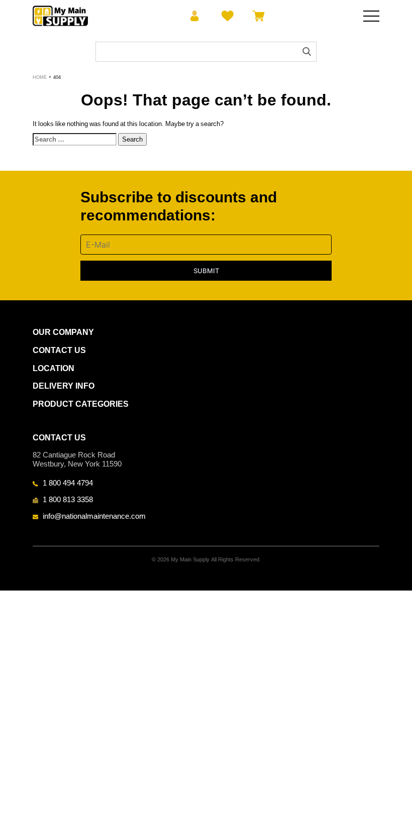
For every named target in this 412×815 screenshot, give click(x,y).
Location (53, 368)
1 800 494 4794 (68, 483)
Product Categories (81, 404)
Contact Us (59, 350)
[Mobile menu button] (371, 16)
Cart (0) (256, 16)
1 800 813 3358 (68, 499)
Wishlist (226, 16)
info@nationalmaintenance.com (94, 516)
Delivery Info (63, 386)
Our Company (63, 332)
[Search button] (306, 51)
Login (194, 16)
